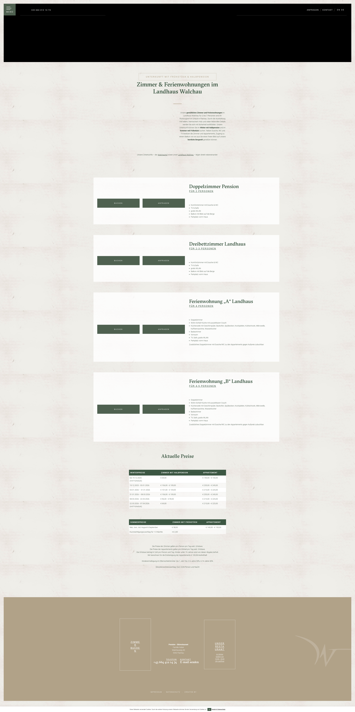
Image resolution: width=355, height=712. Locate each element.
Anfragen (313, 10)
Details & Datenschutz (218, 709)
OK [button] (209, 709)
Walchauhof (163, 155)
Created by (191, 692)
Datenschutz (173, 692)
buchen (118, 203)
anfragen (163, 203)
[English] (338, 10)
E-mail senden (189, 662)
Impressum (156, 692)
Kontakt (327, 10)
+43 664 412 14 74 (165, 662)
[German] (342, 10)
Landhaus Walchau (186, 155)
